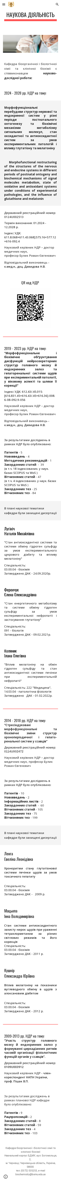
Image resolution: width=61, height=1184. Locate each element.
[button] (4, 4)
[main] (30, 15)
